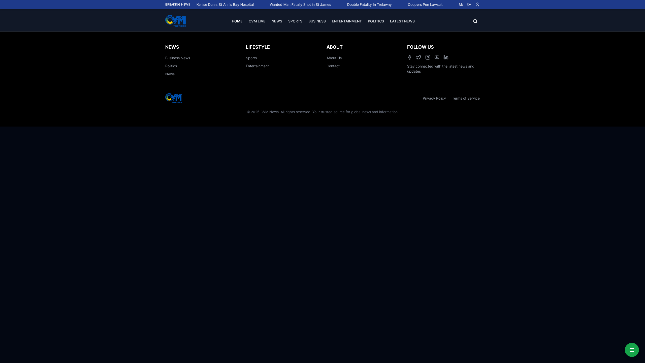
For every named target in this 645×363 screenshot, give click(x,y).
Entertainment (257, 66)
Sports (251, 58)
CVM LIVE (257, 21)
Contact (333, 66)
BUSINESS (317, 21)
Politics (171, 66)
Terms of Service (466, 98)
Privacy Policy (434, 98)
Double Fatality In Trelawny (361, 4)
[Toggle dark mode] (467, 4)
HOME (237, 21)
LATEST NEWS (402, 21)
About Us (334, 58)
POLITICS (376, 21)
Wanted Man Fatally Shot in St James (292, 4)
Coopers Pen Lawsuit (417, 4)
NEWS (277, 21)
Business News (177, 58)
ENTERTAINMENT (347, 21)
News (170, 74)
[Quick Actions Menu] (632, 350)
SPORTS (295, 21)
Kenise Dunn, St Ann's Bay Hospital (217, 4)
